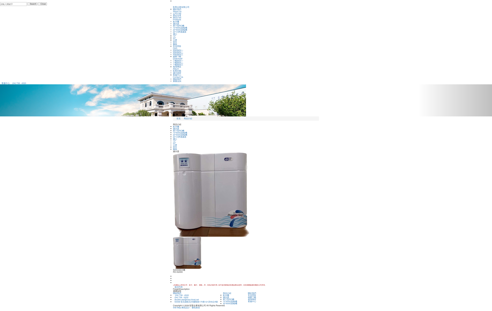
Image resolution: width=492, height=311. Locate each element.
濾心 (175, 33)
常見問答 (252, 295)
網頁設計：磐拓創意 (191, 307)
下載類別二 (178, 62)
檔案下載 (252, 297)
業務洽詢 (177, 81)
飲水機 (176, 21)
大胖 (175, 40)
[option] (246, 194)
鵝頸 (175, 44)
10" (174, 35)
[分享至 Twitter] (174, 280)
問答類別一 (178, 50)
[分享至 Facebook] (174, 276)
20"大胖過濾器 (179, 31)
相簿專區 (252, 299)
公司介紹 (177, 13)
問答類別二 (178, 52)
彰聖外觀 (177, 70)
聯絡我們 (177, 79)
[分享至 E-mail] (174, 282)
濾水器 (176, 23)
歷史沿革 (177, 15)
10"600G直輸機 (180, 27)
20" (174, 37)
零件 (175, 42)
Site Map (177, 307)
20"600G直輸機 (180, 29)
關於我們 (252, 293)
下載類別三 (178, 64)
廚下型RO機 (178, 25)
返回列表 (179, 286)
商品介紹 (227, 293)
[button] (37, 100)
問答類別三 (178, 54)
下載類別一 (178, 60)
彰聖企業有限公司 (181, 7)
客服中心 (252, 301)
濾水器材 (177, 72)
